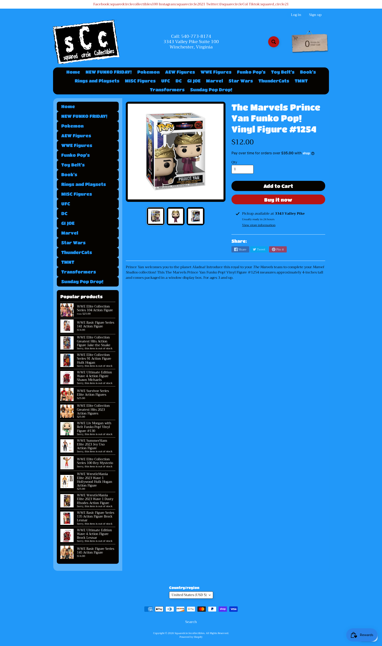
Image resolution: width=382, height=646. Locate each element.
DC (179, 80)
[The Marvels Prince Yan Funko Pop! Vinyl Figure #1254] (155, 216)
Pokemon (148, 72)
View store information (258, 225)
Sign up (315, 15)
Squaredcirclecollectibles (189, 633)
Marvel (214, 80)
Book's (308, 72)
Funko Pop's (251, 72)
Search (191, 622)
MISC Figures (140, 80)
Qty (234, 162)
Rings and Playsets (97, 80)
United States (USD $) (189, 595)
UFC (165, 80)
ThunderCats (273, 80)
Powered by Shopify (191, 637)
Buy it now (278, 200)
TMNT (301, 80)
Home (73, 72)
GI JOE (194, 80)
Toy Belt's (282, 72)
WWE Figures (216, 72)
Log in (296, 15)
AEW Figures (180, 72)
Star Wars (241, 80)
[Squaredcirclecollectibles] (86, 42)
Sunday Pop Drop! (211, 89)
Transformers (167, 89)
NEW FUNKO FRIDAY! (109, 72)
